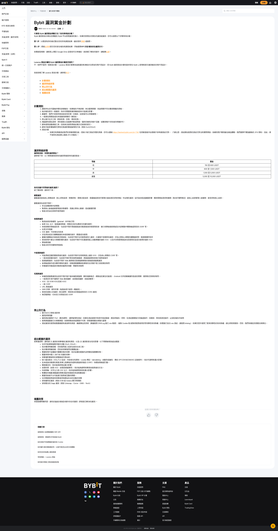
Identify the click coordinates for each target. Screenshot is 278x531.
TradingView (189, 508)
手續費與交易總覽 (119, 520)
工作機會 (116, 512)
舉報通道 (116, 508)
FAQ (163, 487)
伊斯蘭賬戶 (117, 516)
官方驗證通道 (166, 520)
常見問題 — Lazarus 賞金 (46, 457)
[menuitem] (13, 8)
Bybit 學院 (165, 508)
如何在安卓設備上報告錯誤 (47, 452)
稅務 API (140, 516)
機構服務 (140, 504)
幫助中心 (34, 11)
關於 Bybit (116, 487)
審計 (138, 520)
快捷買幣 (140, 487)
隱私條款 (152, 528)
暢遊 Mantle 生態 (119, 491)
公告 (114, 499)
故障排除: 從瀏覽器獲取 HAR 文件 (49, 432)
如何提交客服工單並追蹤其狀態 (48, 462)
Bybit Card (188, 504)
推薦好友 (140, 499)
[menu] (13, 74)
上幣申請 (140, 508)
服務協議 (146, 528)
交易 (186, 487)
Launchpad (189, 499)
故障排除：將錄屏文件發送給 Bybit (49, 437)
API (163, 516)
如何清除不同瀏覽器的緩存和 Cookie (50, 442)
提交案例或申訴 (167, 491)
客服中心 (165, 499)
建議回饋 (165, 504)
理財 (186, 495)
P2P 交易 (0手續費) (144, 491)
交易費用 (165, 512)
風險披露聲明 (117, 504)
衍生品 (187, 491)
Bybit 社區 (116, 495)
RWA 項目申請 (142, 512)
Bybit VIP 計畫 (142, 495)
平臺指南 (43, 11)
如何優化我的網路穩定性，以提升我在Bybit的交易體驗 (56, 447)
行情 (22, 2)
